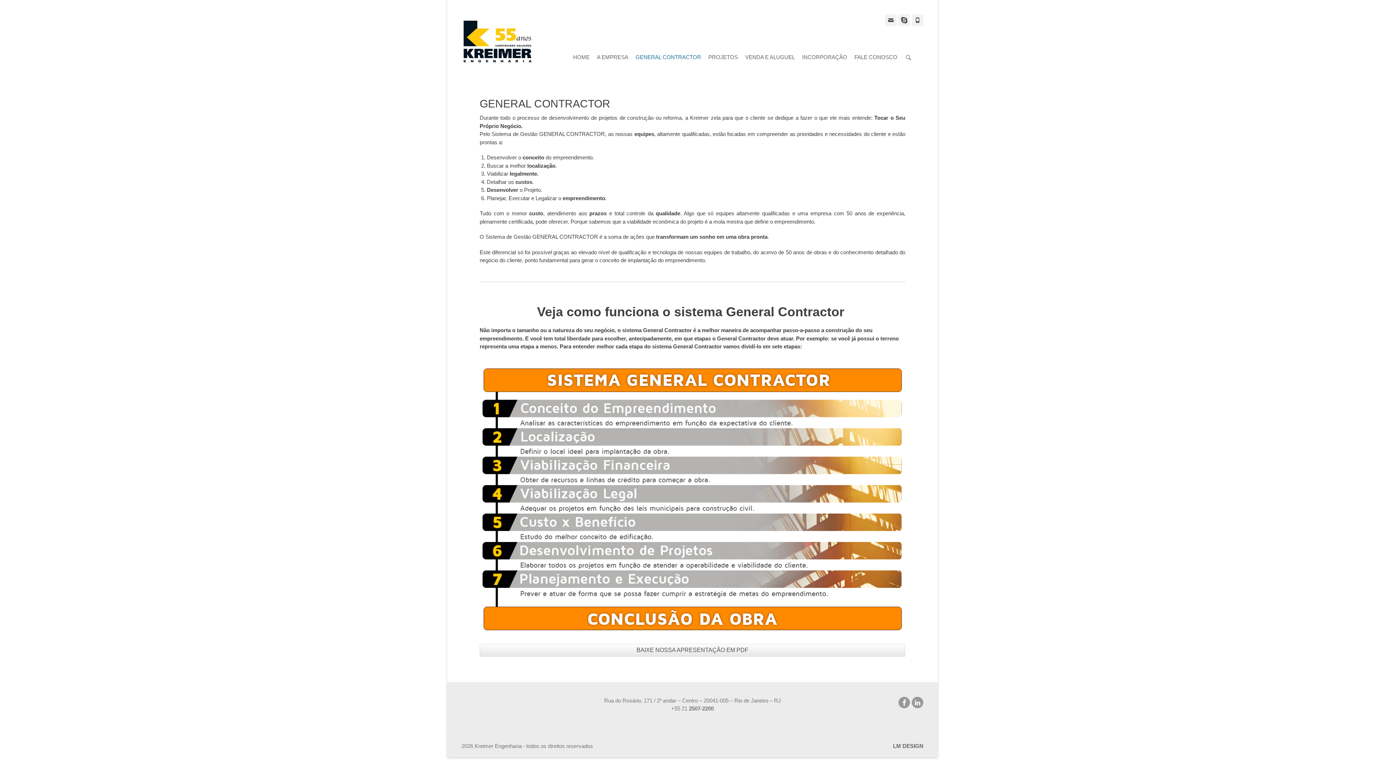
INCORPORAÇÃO (824, 57)
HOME (581, 57)
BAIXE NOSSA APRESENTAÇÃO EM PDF (692, 650)
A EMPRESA (612, 57)
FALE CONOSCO (875, 57)
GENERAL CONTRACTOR (668, 57)
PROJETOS (723, 57)
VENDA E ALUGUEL (770, 57)
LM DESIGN (908, 746)
